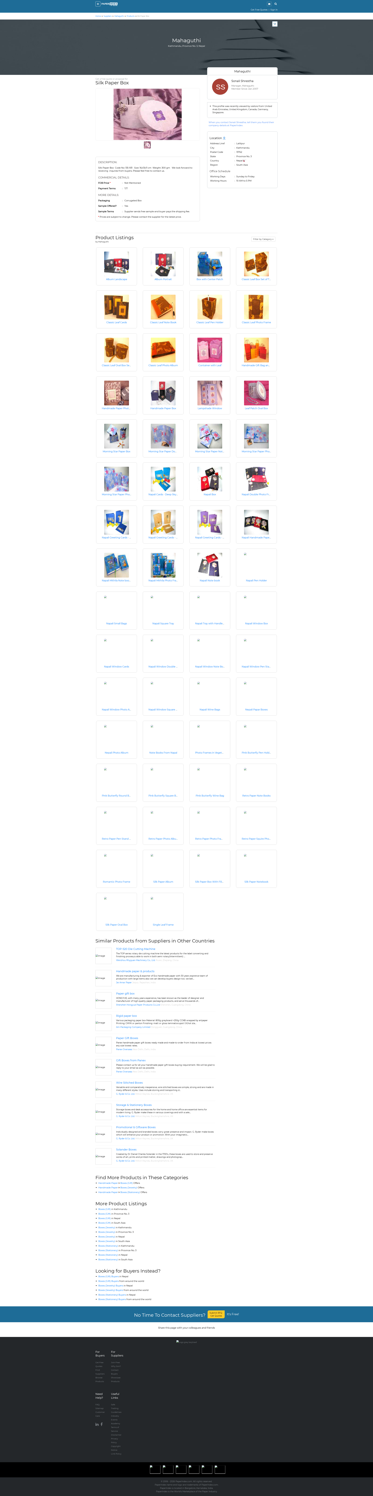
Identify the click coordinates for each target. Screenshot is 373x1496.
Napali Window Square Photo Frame (169, 709)
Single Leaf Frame (163, 924)
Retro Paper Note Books (256, 795)
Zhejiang (167, 960)
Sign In (274, 9)
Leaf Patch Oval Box (256, 408)
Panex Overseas (124, 1049)
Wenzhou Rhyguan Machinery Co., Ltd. (135, 960)
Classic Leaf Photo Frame (256, 322)
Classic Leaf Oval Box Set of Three (121, 365)
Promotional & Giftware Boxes (136, 1127)
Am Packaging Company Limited (133, 1027)
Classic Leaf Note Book (163, 322)
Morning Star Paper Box (116, 451)
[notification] (269, 4)
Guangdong (177, 1004)
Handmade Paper (108, 1183)
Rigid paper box (126, 1015)
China (175, 960)
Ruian (159, 960)
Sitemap (99, 1408)
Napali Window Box (256, 623)
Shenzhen (165, 1004)
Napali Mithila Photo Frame (164, 580)
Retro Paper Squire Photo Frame (261, 838)
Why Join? (116, 1366)
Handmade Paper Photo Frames (121, 408)
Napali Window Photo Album (119, 709)
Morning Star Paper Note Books (213, 451)
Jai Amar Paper (124, 982)
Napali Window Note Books (211, 666)
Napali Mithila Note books (117, 580)
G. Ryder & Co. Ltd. (125, 1094)
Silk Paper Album (163, 881)
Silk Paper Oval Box (116, 924)
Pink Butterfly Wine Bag (210, 795)
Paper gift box (125, 993)
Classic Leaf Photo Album (163, 365)
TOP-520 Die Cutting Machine (135, 949)
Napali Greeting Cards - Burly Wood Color (172, 537)
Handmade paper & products (135, 971)
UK (171, 1094)
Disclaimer (116, 1435)
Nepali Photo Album (116, 752)
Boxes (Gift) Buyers (113, 1276)
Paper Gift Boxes (127, 1038)
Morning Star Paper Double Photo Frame (172, 451)
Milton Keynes (142, 1094)
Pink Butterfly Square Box (163, 795)
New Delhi (138, 1049)
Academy (115, 1423)
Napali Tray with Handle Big (211, 623)
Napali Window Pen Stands (257, 666)
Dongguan (156, 1027)
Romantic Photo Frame (116, 881)
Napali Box (210, 494)
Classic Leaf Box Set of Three (258, 279)
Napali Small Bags (116, 623)
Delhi (147, 1049)
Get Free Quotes (259, 9)
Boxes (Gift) (130, 1183)
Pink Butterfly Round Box (117, 795)
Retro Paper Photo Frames (210, 838)
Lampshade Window (210, 408)
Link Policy (116, 1454)
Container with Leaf (209, 365)
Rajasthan (145, 982)
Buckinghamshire (160, 1094)
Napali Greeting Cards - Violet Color (215, 537)
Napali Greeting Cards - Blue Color (121, 537)
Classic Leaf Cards (116, 322)
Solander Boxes (126, 1149)
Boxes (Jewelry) (132, 1187)
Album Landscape (116, 279)
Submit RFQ (216, 1314)
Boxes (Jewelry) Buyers (115, 1285)
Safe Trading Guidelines (116, 1408)
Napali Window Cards (116, 666)
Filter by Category (262, 239)
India (153, 982)
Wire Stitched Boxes (129, 1082)
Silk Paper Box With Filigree (211, 881)
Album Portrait (163, 279)
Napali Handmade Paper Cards (260, 537)
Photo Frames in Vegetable (211, 752)
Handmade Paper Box (163, 408)
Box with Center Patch (210, 279)
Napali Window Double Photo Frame (169, 666)
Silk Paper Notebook (256, 881)
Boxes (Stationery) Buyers (117, 1294)
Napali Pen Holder (256, 580)
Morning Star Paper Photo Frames (121, 494)
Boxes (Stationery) (133, 1192)
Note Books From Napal (163, 752)
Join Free (115, 1362)
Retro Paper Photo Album (163, 838)
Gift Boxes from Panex (131, 1060)
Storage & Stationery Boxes (134, 1105)
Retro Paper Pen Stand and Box (120, 838)
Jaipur (135, 982)
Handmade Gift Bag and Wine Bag (262, 365)
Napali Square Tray (163, 623)
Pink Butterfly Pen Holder (257, 752)
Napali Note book (210, 580)
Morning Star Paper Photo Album (261, 451)
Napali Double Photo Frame (258, 494)
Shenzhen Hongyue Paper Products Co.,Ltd (138, 1004)
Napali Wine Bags (210, 709)
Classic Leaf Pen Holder (209, 322)
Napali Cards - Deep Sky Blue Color (168, 494)
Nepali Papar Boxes (256, 709)
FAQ (97, 1404)
